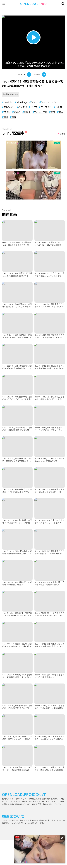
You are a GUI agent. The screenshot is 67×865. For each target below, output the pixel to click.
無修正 (27, 111)
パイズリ (22, 107)
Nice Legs (22, 102)
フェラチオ (46, 107)
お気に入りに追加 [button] (11, 94)
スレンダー (9, 107)
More (62, 133)
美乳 (6, 116)
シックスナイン (48, 102)
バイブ (34, 107)
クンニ (34, 102)
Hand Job (8, 102)
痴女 (53, 111)
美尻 (14, 116)
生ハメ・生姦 (40, 111)
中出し (7, 111)
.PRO (33, 4)
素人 (61, 111)
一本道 (58, 107)
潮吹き (17, 111)
